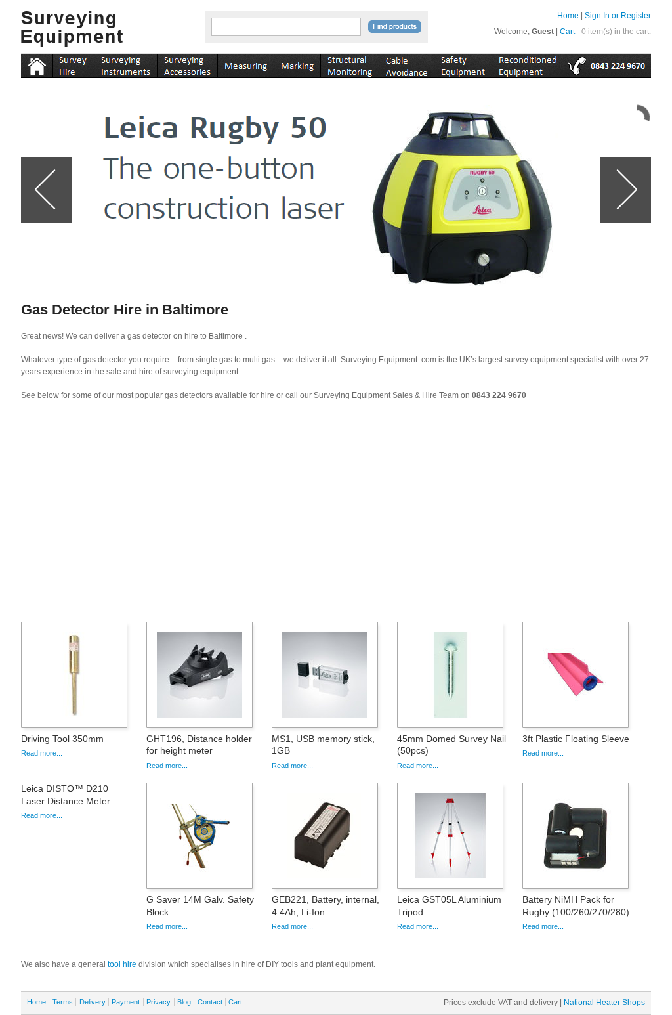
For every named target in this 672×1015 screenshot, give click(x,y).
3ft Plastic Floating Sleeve (575, 738)
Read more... (41, 753)
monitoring (349, 63)
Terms (62, 1002)
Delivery (92, 1002)
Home (568, 15)
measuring (245, 63)
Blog (184, 1002)
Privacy (158, 1002)
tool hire (122, 964)
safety (463, 63)
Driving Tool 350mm (62, 738)
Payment (126, 1002)
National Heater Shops (604, 1002)
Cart (567, 31)
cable (406, 63)
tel (607, 63)
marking (297, 63)
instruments (73, 63)
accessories (187, 63)
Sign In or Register (618, 15)
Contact (210, 1002)
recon (528, 63)
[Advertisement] (336, 515)
